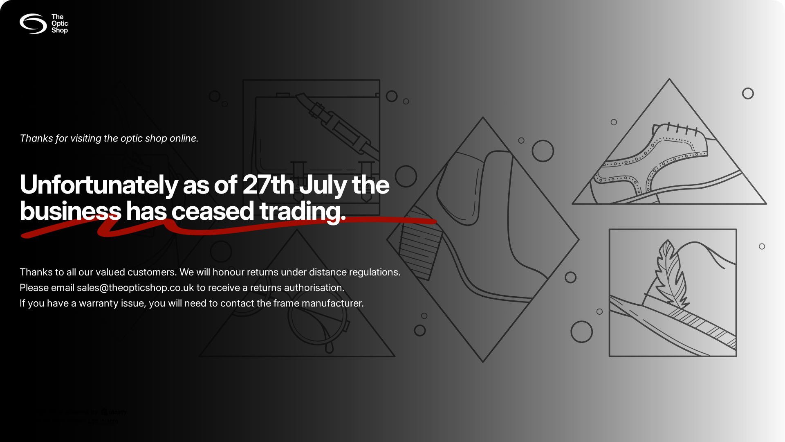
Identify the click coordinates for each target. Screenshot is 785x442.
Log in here (103, 420)
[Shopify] (114, 411)
